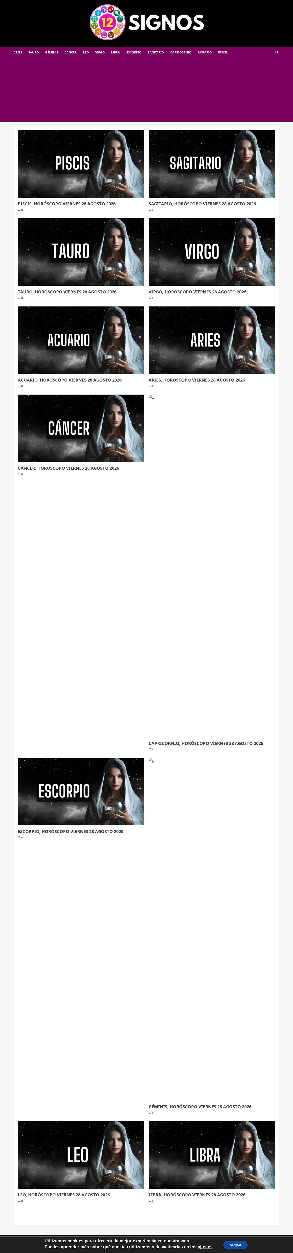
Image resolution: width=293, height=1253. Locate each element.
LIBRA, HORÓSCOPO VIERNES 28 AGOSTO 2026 (197, 1195)
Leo (86, 52)
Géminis (51, 52)
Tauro (34, 52)
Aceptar (235, 1245)
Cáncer (71, 52)
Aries (18, 52)
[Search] (276, 52)
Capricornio (180, 52)
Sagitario (156, 52)
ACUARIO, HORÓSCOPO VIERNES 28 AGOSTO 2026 (70, 380)
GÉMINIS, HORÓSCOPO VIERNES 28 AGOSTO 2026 (200, 1107)
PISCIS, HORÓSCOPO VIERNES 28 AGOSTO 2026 (67, 204)
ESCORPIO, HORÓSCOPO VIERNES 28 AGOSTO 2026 (70, 831)
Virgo (100, 52)
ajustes (205, 1246)
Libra (115, 52)
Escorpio (133, 52)
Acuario (205, 52)
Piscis (223, 52)
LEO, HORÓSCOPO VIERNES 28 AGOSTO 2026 (64, 1195)
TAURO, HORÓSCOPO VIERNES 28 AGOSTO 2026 (67, 292)
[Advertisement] (146, 90)
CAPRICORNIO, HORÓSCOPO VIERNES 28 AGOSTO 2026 (206, 743)
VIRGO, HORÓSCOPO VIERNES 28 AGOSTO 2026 (197, 292)
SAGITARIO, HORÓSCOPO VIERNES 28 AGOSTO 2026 (202, 204)
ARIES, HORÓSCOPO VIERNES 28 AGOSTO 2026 (197, 380)
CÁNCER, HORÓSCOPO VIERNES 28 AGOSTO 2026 (68, 468)
